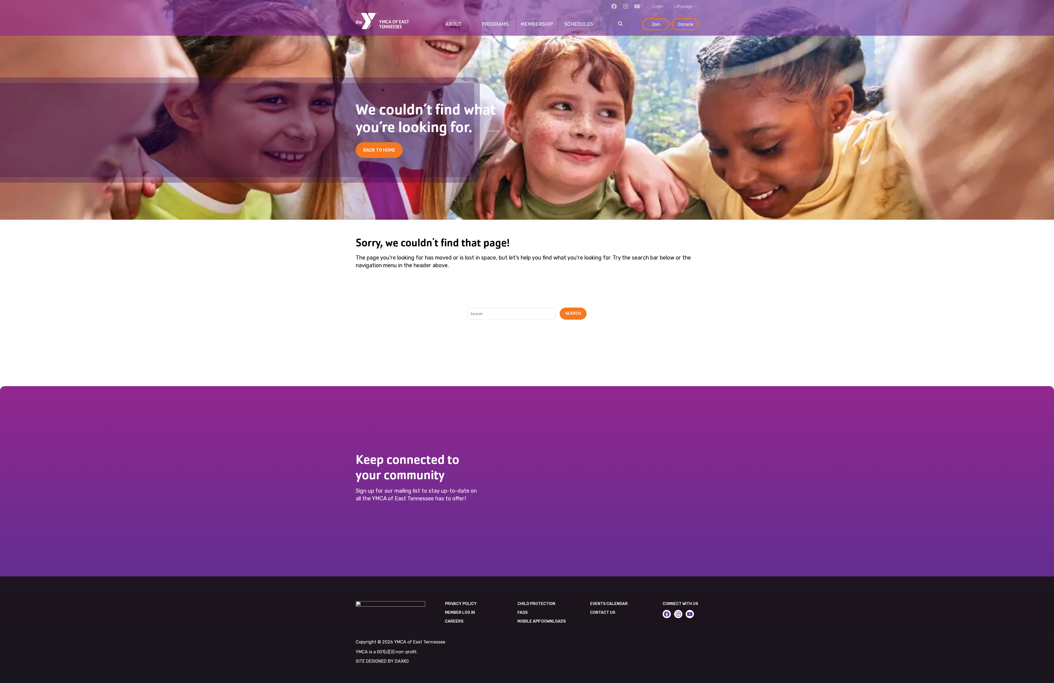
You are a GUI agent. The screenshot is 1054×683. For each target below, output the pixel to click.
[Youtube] (637, 6)
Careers (454, 621)
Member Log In (460, 612)
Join (655, 24)
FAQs (522, 612)
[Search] (620, 24)
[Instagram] (625, 6)
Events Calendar (609, 603)
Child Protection (536, 603)
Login (657, 6)
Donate (685, 24)
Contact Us (602, 612)
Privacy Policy (461, 603)
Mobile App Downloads (541, 621)
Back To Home (379, 150)
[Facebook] (614, 6)
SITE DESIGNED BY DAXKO (382, 661)
